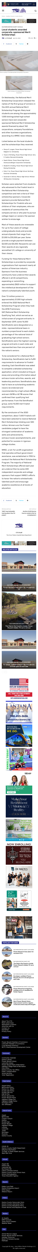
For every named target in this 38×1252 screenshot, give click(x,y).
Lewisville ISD (6, 1167)
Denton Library (7, 1059)
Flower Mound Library (9, 1061)
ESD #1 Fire (5, 1094)
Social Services (7, 1073)
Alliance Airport (7, 1192)
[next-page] (6, 672)
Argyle (4, 1115)
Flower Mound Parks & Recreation (13, 1065)
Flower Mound (6, 1124)
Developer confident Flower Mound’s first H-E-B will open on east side (19, 665)
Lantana (4, 1127)
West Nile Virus (7, 1153)
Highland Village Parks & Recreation (14, 1066)
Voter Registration (8, 1075)
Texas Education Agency (10, 1176)
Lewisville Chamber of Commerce (13, 1044)
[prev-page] (3, 672)
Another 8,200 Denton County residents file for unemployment (29, 513)
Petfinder (5, 1241)
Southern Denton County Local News (19, 585)
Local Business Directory (10, 1045)
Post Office (5, 1068)
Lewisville (5, 1129)
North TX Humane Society (10, 1239)
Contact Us (5, 1028)
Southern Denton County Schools (14, 16)
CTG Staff (9, 38)
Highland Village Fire (9, 1099)
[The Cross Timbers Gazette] (19, 10)
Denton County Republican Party (13, 1206)
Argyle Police (6, 1085)
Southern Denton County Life (18, 623)
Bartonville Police (7, 1087)
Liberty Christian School (10, 1171)
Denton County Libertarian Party (13, 1204)
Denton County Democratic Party (13, 1202)
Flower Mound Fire (8, 1096)
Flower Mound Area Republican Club (14, 1207)
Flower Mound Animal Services (12, 1235)
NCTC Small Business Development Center (16, 1047)
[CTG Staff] (3, 38)
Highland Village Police (9, 1101)
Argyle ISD (5, 1164)
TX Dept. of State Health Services (13, 1151)
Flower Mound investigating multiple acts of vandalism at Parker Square (23, 990)
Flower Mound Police (9, 1097)
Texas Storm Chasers (9, 1221)
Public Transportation (9, 1071)
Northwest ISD (7, 1169)
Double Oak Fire (7, 1092)
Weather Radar (7, 1223)
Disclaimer (5, 1030)
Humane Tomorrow (8, 1237)
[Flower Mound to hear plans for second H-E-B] (19, 572)
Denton (4, 1120)
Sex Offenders (6, 1104)
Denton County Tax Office (10, 1070)
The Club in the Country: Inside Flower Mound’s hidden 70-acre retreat (19, 627)
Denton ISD (5, 1165)
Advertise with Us (8, 1026)
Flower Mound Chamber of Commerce (14, 1042)
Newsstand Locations (9, 1024)
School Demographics (9, 1174)
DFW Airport (6, 1190)
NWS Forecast (6, 1220)
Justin (4, 1130)
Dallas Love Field (7, 1186)
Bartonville (5, 1117)
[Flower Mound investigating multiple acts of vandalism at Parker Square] (7, 989)
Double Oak (6, 1122)
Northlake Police (7, 1103)
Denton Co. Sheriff (8, 1089)
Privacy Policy (6, 1031)
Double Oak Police (8, 1091)
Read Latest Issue (8, 1023)
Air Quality (5, 1218)
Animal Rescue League (9, 1234)
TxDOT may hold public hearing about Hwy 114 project (8, 513)
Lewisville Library (7, 1063)
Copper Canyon (7, 1118)
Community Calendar (9, 1058)
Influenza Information (9, 1150)
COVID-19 (5, 1146)
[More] (27, 44)
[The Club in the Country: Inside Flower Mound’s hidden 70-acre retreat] (19, 611)
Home (3, 16)
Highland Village (7, 1125)
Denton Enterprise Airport (10, 1188)
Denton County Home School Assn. (13, 1172)
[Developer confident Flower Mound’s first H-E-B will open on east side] (19, 649)
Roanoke (5, 1134)
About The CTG (7, 1021)
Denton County (7, 1136)
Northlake (5, 1132)
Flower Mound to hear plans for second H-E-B (19, 588)
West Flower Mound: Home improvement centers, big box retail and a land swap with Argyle (24, 1002)
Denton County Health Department (13, 1148)
